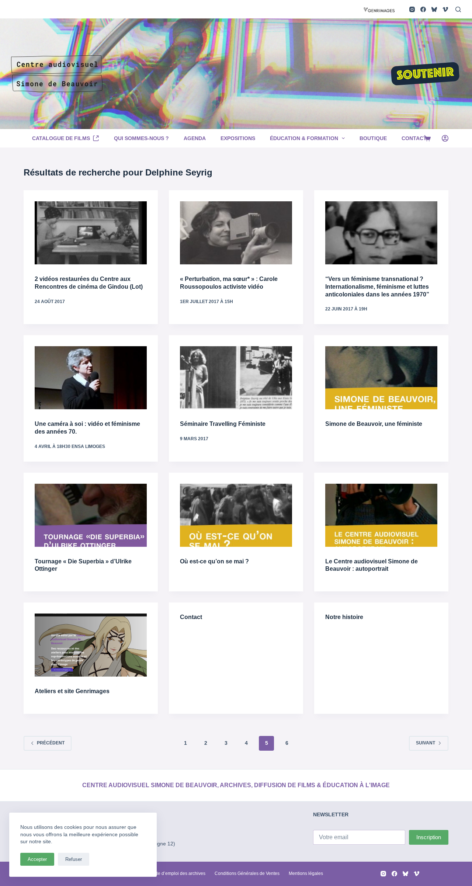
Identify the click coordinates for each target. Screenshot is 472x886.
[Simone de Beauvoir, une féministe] (381, 377)
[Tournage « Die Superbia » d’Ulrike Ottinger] (91, 515)
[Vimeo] (445, 9)
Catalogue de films (61, 138)
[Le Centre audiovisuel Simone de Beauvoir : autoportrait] (381, 515)
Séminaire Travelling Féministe (223, 424)
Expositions (238, 138)
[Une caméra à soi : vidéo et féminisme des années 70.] (91, 377)
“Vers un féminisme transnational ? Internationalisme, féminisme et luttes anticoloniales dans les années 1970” (377, 287)
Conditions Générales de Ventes (247, 873)
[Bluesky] (434, 9)
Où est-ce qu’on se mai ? (214, 561)
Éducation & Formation (304, 138)
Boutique (373, 138)
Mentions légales (306, 873)
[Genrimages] (379, 9)
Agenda (195, 138)
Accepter (37, 859)
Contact (414, 138)
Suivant (425, 743)
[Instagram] (412, 9)
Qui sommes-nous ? (141, 138)
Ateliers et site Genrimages (72, 691)
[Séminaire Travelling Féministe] (236, 377)
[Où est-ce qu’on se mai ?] (236, 515)
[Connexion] (445, 138)
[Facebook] (423, 9)
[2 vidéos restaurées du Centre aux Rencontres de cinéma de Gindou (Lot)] (91, 232)
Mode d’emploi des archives (177, 873)
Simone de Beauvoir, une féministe (373, 424)
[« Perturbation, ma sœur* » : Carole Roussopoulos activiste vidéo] (236, 232)
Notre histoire (344, 617)
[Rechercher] (458, 9)
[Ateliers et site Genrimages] (91, 645)
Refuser (73, 859)
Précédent (51, 743)
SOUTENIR (425, 74)
